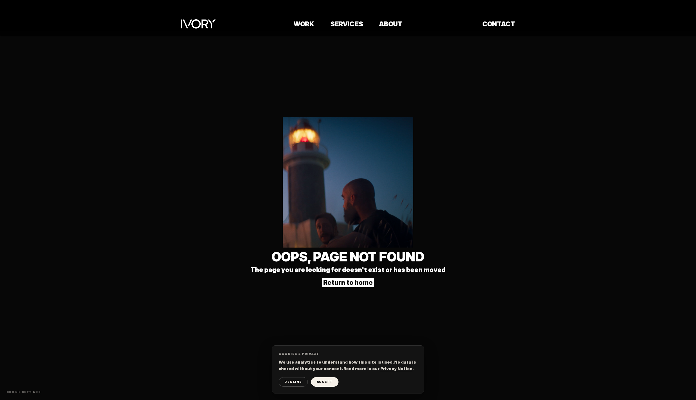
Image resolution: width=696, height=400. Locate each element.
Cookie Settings (24, 391)
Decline (293, 382)
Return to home (348, 282)
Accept (325, 382)
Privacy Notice (396, 368)
